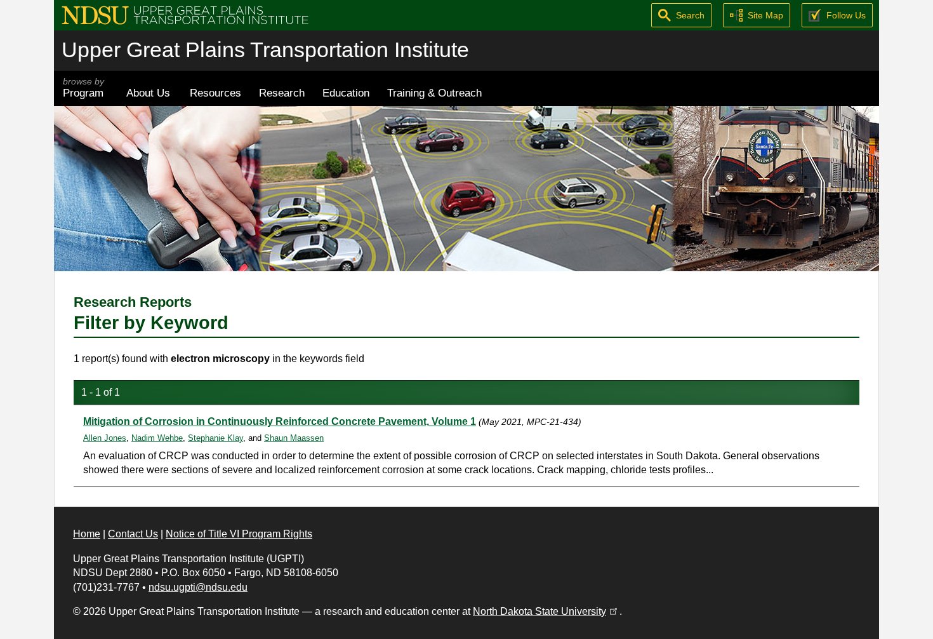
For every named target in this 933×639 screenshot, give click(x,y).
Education (345, 92)
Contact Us (133, 533)
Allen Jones (104, 438)
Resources (215, 92)
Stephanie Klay (215, 438)
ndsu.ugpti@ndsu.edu (198, 587)
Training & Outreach (434, 92)
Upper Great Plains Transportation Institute (265, 50)
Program (83, 88)
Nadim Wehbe (157, 438)
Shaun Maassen (294, 438)
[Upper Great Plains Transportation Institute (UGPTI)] (185, 14)
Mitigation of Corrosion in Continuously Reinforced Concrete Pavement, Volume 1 (279, 421)
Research (282, 92)
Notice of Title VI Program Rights (239, 533)
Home (86, 533)
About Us (148, 92)
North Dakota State (546, 611)
